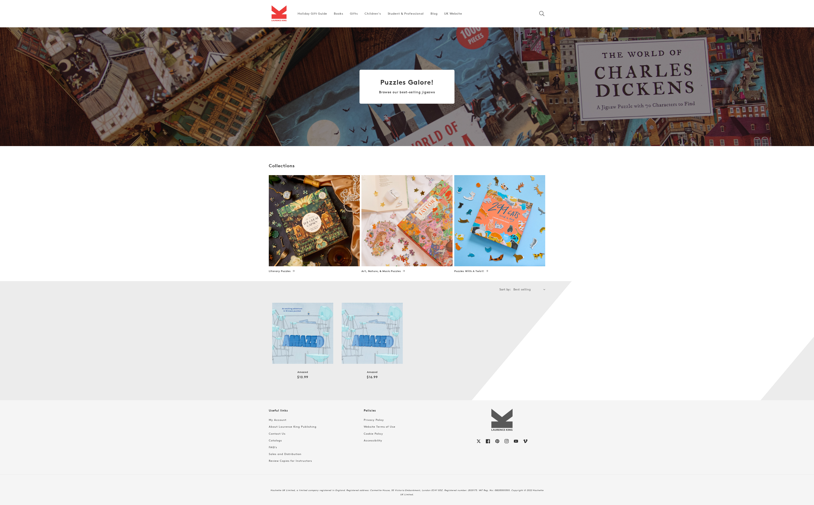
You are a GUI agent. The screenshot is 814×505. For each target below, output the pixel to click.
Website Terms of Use (379, 426)
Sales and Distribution (285, 454)
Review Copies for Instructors (290, 460)
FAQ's (273, 447)
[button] (541, 13)
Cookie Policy (373, 433)
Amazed (302, 372)
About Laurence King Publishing (292, 426)
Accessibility (373, 440)
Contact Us (277, 433)
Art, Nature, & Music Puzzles (381, 271)
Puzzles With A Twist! (469, 271)
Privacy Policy (374, 419)
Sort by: (505, 289)
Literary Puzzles (280, 271)
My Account (277, 419)
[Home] (279, 13)
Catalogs (275, 440)
